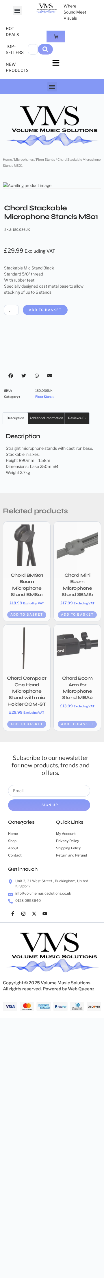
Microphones (24, 160)
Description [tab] (15, 418)
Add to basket (45, 310)
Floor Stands (45, 160)
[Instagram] (23, 913)
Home (7, 160)
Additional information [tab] (46, 418)
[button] (17, 10)
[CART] (56, 36)
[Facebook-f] (12, 913)
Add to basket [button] (26, 614)
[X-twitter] (34, 913)
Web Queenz (81, 989)
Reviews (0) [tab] (77, 418)
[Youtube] (44, 913)
